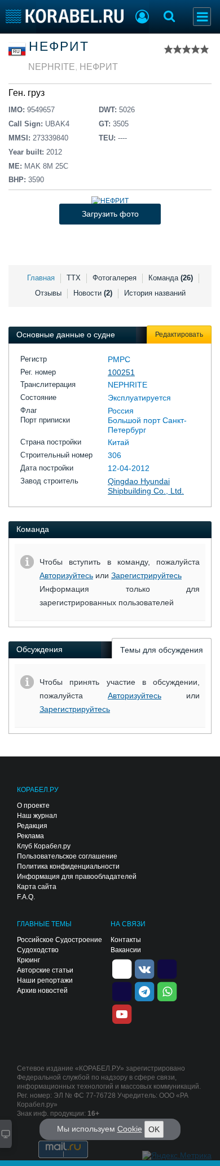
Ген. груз (26, 93)
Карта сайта (36, 887)
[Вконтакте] (144, 968)
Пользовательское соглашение (67, 856)
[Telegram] (144, 991)
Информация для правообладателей (77, 877)
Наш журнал (37, 816)
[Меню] (202, 16)
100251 (121, 372)
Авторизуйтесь (66, 575)
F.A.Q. (26, 897)
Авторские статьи (45, 970)
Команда (170, 278)
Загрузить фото (110, 213)
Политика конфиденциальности (68, 866)
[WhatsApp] (167, 991)
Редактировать (179, 334)
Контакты (126, 940)
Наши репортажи (45, 980)
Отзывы (48, 293)
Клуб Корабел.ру (44, 846)
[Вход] (142, 18)
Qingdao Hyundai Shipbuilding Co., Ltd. (146, 486)
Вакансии (126, 950)
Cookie (129, 1128)
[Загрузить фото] (110, 201)
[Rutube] (167, 968)
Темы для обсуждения (161, 649)
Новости (92, 293)
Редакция (32, 826)
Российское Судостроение (59, 940)
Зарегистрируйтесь (146, 575)
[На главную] (65, 16)
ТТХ (74, 278)
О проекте (33, 805)
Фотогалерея (115, 278)
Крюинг (28, 960)
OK (154, 1129)
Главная (41, 278)
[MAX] (122, 991)
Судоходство (38, 950)
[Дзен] (122, 968)
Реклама (30, 836)
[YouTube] (122, 1013)
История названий (155, 293)
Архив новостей (42, 991)
